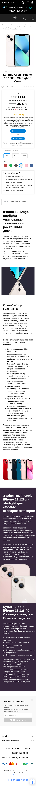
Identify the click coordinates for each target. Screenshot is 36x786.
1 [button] (6, 71)
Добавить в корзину (18, 131)
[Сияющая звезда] (21, 165)
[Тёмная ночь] (16, 165)
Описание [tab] (5, 201)
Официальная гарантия (15, 176)
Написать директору (18, 774)
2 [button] (9, 71)
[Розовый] (26, 165)
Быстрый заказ (18, 138)
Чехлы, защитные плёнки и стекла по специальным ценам (19, 186)
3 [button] (12, 71)
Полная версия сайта (18, 780)
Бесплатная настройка (14, 190)
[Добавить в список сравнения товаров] (7, 87)
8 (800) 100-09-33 (18, 11)
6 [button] (21, 71)
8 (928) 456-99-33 (18, 7)
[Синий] (31, 165)
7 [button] (24, 71)
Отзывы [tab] (24, 201)
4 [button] (15, 71)
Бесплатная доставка (14, 182)
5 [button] (18, 71)
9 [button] (30, 71)
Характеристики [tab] (15, 201)
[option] (18, 50)
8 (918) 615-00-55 (20, 757)
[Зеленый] (10, 165)
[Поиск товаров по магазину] (24, 18)
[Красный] (5, 165)
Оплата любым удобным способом (19, 179)
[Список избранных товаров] (28, 2)
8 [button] (27, 71)
